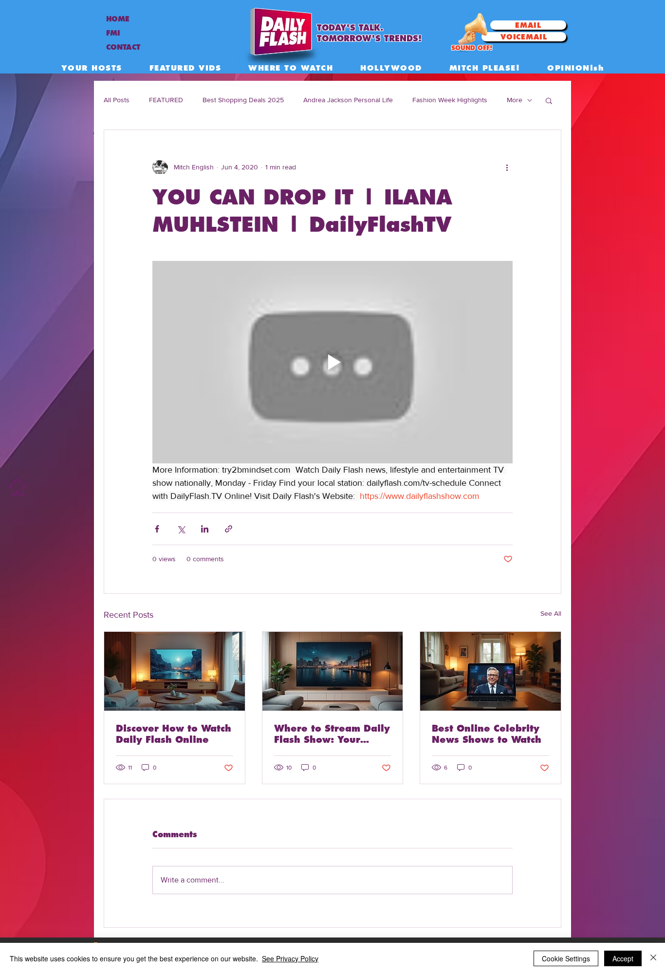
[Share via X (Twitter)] (180, 528)
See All (550, 613)
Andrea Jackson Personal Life (348, 100)
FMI (113, 33)
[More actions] (507, 167)
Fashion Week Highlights (449, 100)
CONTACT (123, 47)
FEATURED (166, 100)
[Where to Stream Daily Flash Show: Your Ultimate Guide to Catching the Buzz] (332, 671)
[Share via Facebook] (157, 528)
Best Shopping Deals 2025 (243, 100)
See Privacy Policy (290, 958)
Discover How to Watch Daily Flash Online (173, 734)
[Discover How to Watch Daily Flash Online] (174, 671)
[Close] (653, 958)
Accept (622, 958)
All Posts (116, 100)
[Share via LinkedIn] (204, 528)
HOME (117, 19)
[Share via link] (228, 528)
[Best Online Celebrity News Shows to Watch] (490, 671)
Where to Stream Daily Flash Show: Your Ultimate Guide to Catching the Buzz (332, 734)
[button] (549, 100)
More (514, 100)
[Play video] (332, 362)
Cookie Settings (566, 958)
